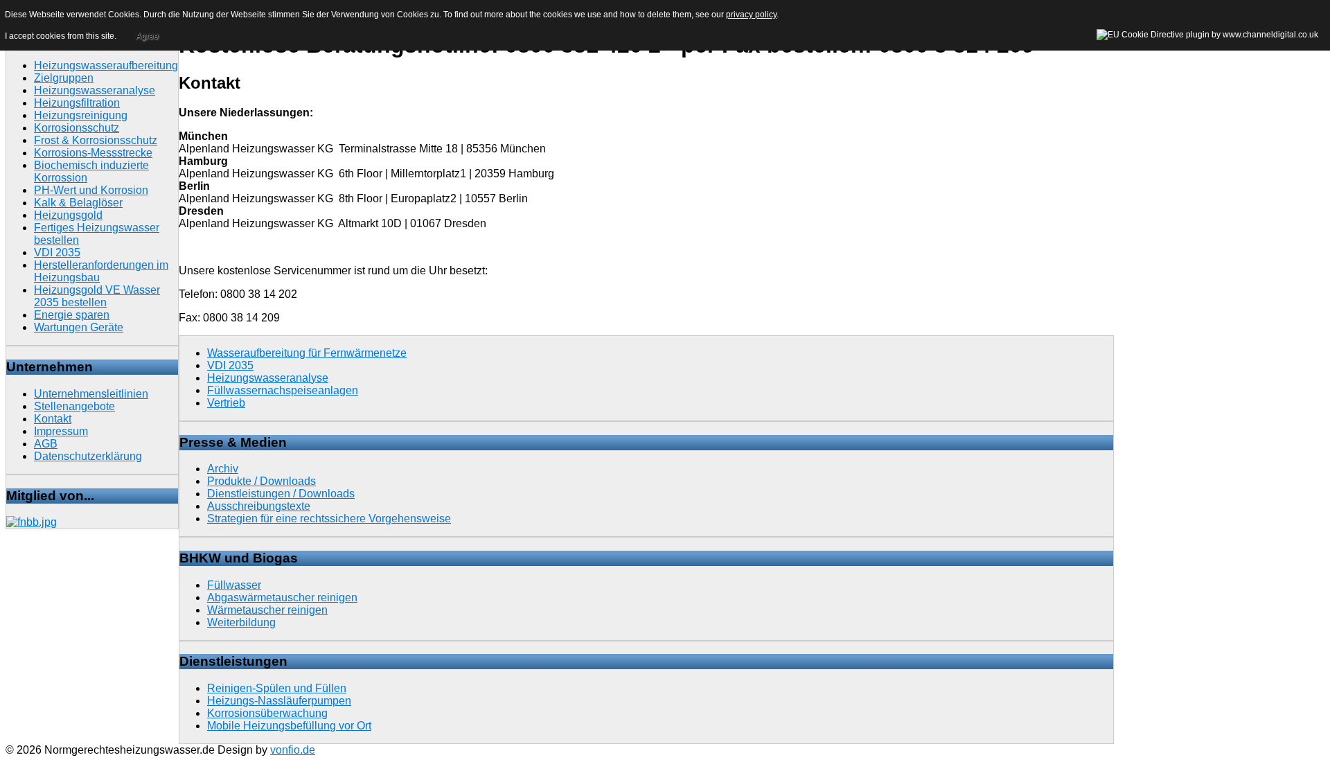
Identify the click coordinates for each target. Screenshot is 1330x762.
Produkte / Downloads (261, 481)
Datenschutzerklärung (88, 456)
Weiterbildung (241, 622)
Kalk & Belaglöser (78, 203)
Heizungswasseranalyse (94, 90)
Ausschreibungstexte (258, 506)
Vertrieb (226, 403)
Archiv (222, 469)
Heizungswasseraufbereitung (106, 65)
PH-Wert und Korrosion (91, 190)
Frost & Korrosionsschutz (95, 140)
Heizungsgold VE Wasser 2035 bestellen (97, 296)
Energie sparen (71, 315)
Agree (147, 36)
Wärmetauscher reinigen (267, 610)
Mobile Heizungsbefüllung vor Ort (289, 726)
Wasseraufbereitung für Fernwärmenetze (307, 353)
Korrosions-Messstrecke (93, 153)
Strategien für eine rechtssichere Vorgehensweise (329, 518)
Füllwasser (234, 585)
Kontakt (52, 419)
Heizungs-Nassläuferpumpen (279, 701)
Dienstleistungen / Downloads (281, 493)
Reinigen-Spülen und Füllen (276, 688)
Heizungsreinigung (80, 115)
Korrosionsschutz (76, 128)
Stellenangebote (74, 406)
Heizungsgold (68, 215)
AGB (45, 444)
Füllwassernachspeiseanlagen (282, 390)
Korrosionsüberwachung (267, 713)
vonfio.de (292, 750)
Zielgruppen (64, 78)
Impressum (61, 431)
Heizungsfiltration (77, 103)
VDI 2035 (57, 252)
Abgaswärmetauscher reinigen (282, 597)
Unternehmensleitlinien (91, 394)
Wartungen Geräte (78, 327)
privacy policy (751, 14)
